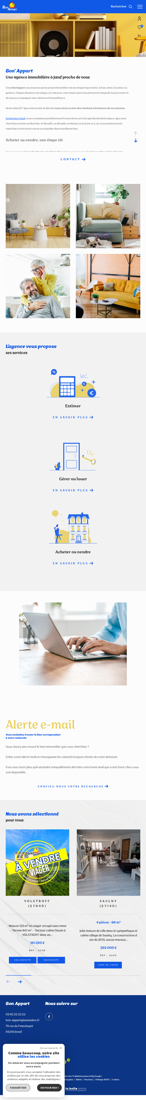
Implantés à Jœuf (15, 118)
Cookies (115, 1090)
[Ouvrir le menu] (140, 6)
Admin (79, 1089)
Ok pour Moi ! (49, 1087)
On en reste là (49, 1048)
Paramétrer (18, 1087)
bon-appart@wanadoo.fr (23, 1030)
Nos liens (88, 1089)
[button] (19, 992)
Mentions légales (65, 1089)
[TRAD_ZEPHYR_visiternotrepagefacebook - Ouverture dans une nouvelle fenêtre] (49, 1026)
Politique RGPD (102, 1089)
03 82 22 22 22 (15, 1024)
